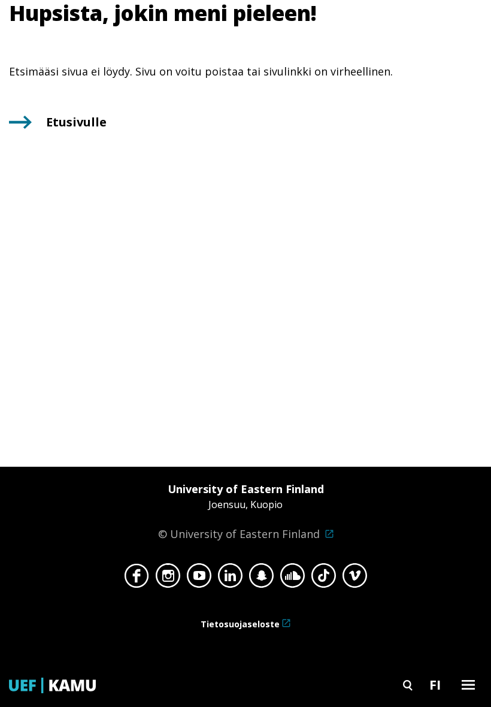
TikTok (323, 578)
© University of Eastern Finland (241, 511)
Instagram (168, 578)
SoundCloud (292, 578)
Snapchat (261, 578)
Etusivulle (76, 122)
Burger (468, 684)
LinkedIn (230, 578)
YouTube (199, 578)
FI (435, 684)
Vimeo (355, 578)
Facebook (137, 578)
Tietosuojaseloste (240, 624)
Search (407, 684)
